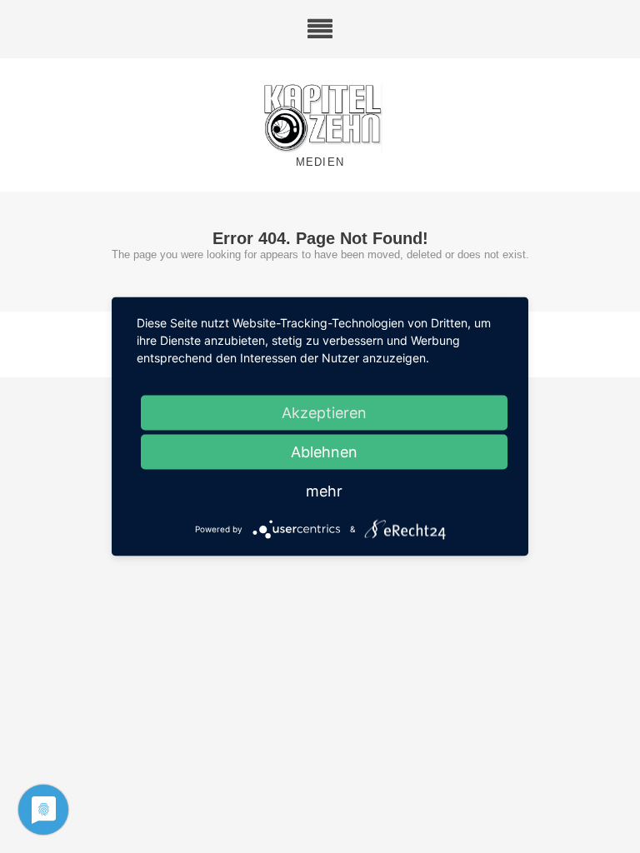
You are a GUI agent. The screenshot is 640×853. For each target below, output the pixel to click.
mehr (324, 491)
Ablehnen (324, 452)
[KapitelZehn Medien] (320, 119)
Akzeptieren (324, 413)
